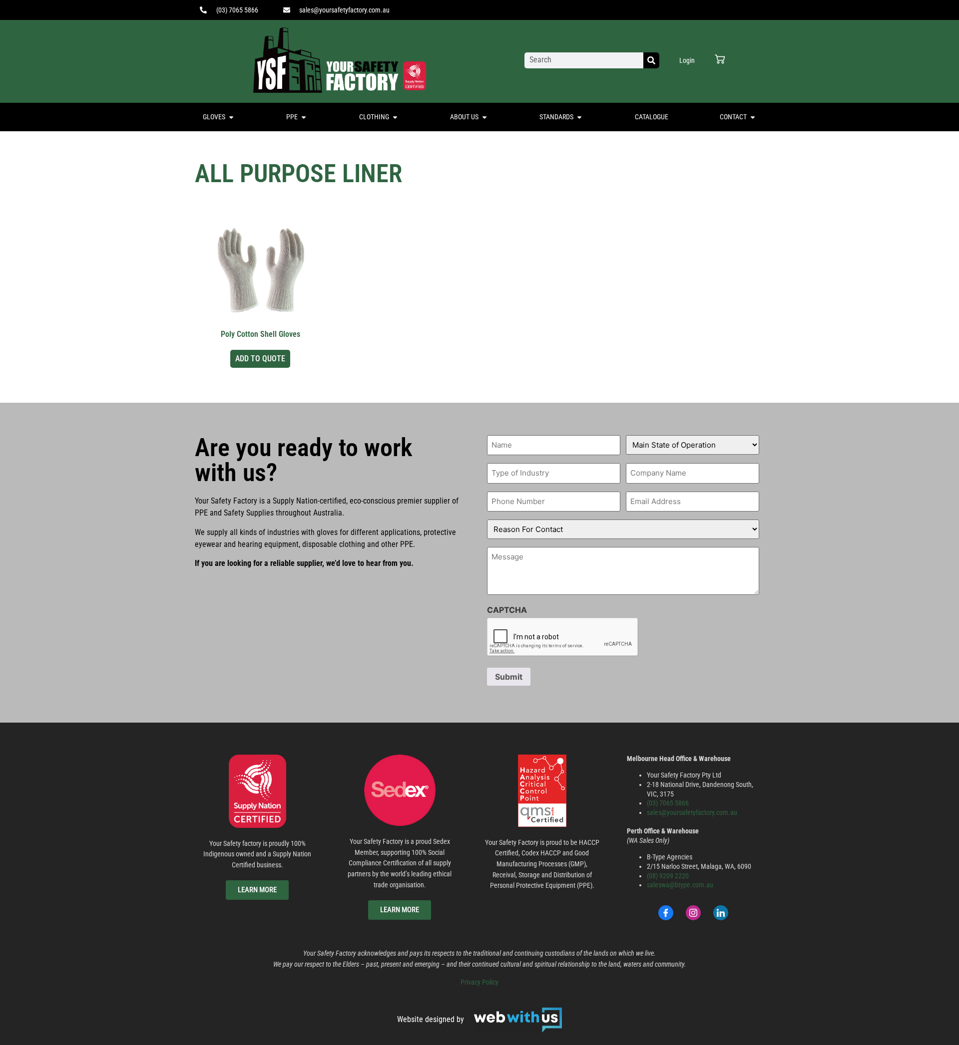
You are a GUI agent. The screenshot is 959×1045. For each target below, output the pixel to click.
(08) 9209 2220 (668, 876)
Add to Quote (260, 358)
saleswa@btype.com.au (680, 885)
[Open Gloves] (231, 117)
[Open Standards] (579, 117)
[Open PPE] (303, 117)
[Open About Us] (484, 117)
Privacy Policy (479, 982)
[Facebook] (665, 912)
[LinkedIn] (720, 912)
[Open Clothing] (395, 117)
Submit (508, 677)
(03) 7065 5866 (668, 803)
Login (687, 60)
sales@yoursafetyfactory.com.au (692, 812)
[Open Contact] (752, 117)
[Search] (651, 60)
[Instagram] (693, 912)
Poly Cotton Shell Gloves (260, 334)
